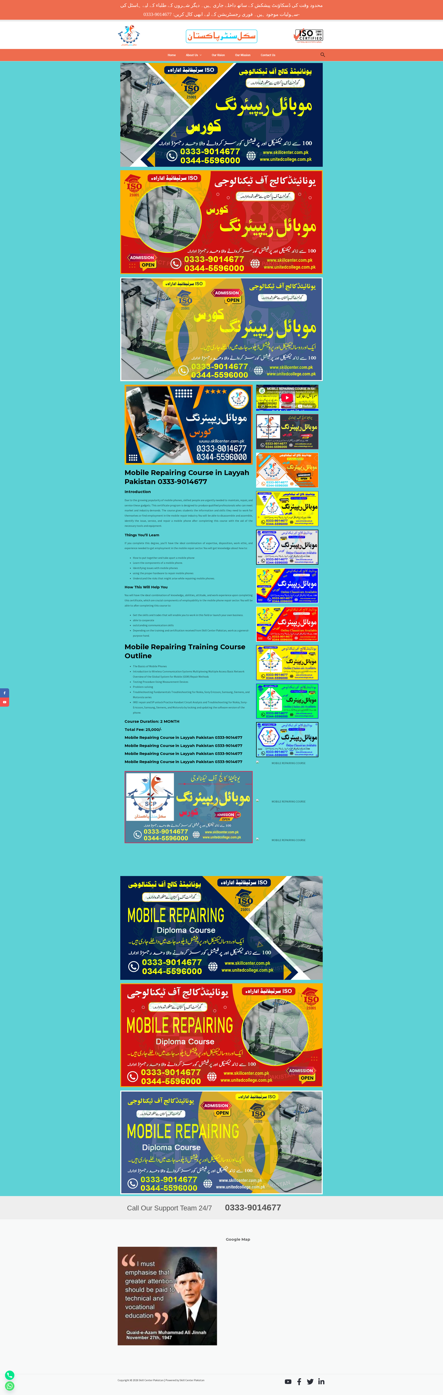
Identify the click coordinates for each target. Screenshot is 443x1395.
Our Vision (218, 55)
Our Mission (242, 55)
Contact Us (268, 55)
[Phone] (9, 1375)
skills (222, 510)
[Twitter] (310, 1382)
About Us (192, 55)
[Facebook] (299, 1382)
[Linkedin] (321, 1382)
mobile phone (186, 557)
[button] (200, 55)
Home (172, 55)
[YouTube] (288, 1382)
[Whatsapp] (9, 1386)
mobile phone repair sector (223, 600)
